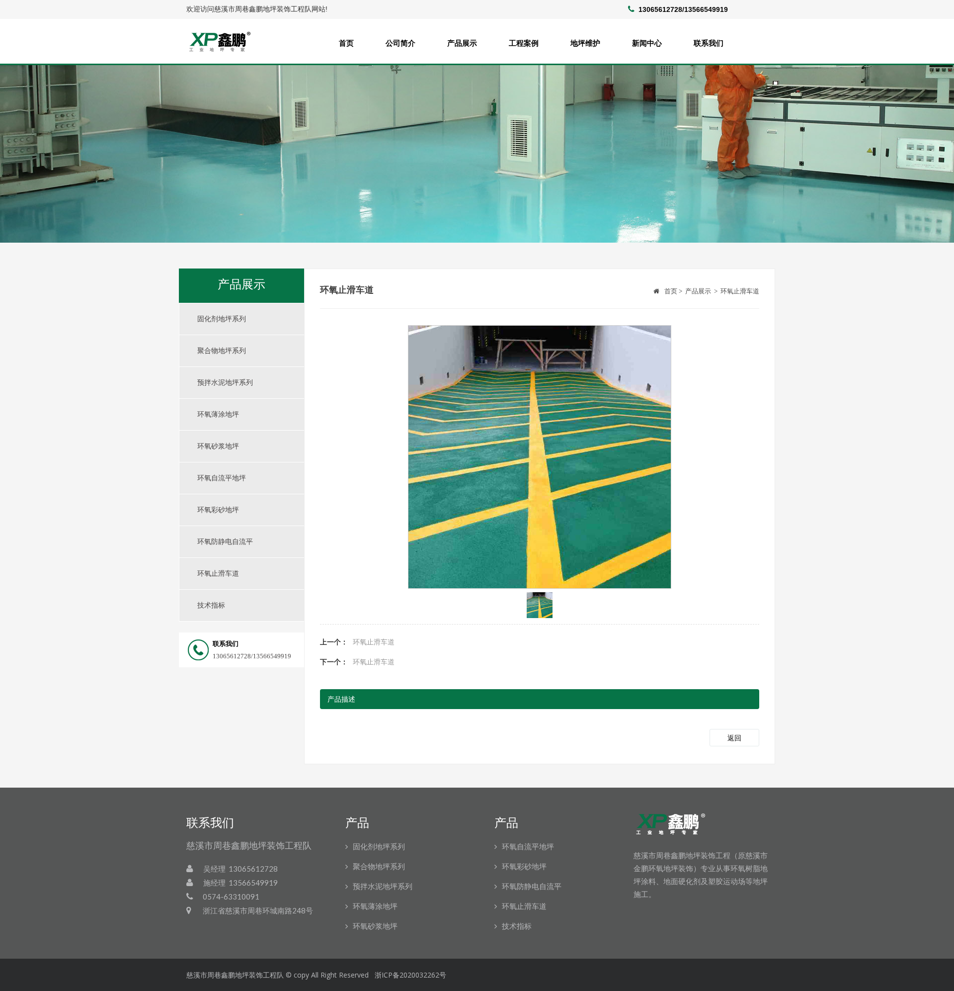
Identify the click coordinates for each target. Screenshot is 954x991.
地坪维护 (585, 43)
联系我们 (708, 43)
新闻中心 (647, 43)
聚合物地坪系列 (221, 351)
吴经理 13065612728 (240, 868)
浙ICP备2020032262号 (410, 975)
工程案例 (524, 43)
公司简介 (400, 43)
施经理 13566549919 (240, 882)
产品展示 (462, 43)
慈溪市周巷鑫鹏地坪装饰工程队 (235, 975)
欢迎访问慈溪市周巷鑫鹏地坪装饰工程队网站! (256, 9)
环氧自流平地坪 (221, 478)
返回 (734, 738)
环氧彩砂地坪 (218, 510)
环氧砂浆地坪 (218, 446)
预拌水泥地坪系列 (225, 382)
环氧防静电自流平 (225, 541)
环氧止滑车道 (218, 573)
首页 (346, 43)
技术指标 (211, 605)
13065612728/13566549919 (234, 650)
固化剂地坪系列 (221, 319)
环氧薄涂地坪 (218, 414)
